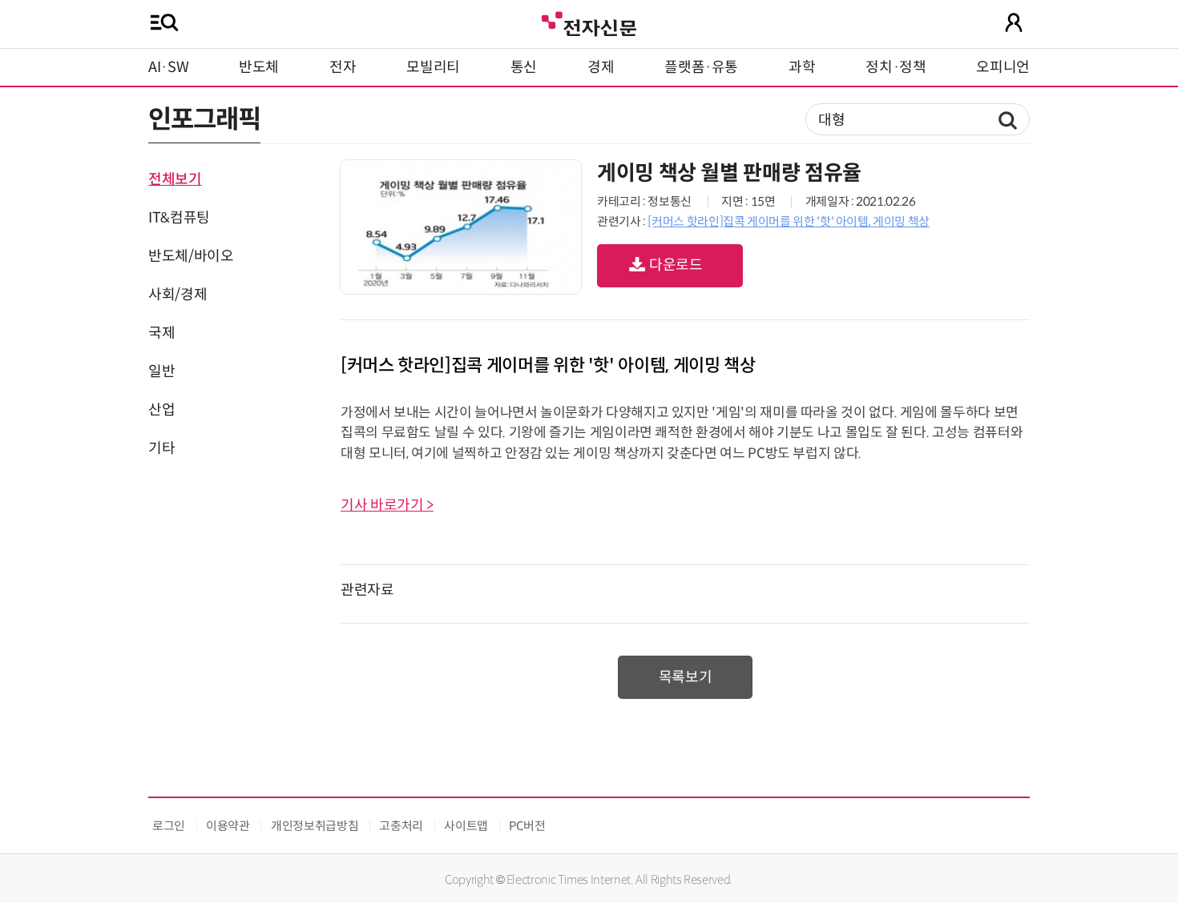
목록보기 (685, 677)
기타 (161, 448)
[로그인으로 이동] (1014, 22)
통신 (523, 67)
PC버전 (527, 825)
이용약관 (228, 825)
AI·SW (168, 67)
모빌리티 (433, 67)
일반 (161, 371)
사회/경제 (177, 294)
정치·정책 (895, 67)
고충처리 (401, 825)
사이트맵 (466, 825)
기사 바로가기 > (387, 505)
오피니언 (1003, 67)
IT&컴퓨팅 (179, 218)
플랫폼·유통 (701, 67)
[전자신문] (589, 22)
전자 (342, 67)
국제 (161, 333)
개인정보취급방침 (314, 825)
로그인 (168, 825)
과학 (802, 67)
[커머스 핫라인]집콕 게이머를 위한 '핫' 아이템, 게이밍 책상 (788, 221)
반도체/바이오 (190, 256)
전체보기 (175, 179)
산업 (161, 410)
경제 (600, 67)
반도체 (259, 67)
